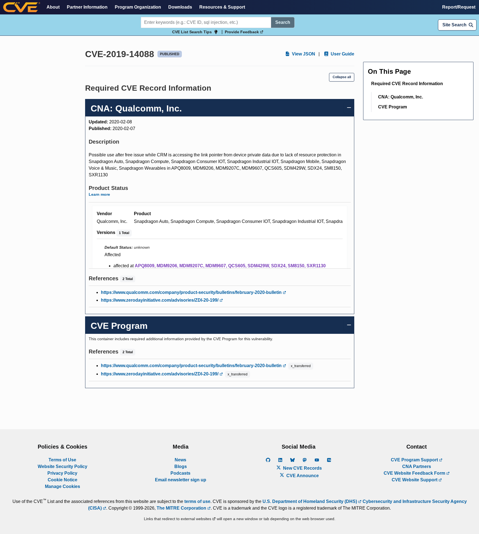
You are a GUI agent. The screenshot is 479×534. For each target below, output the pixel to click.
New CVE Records (302, 468)
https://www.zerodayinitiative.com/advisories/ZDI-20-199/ (160, 300)
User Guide (342, 54)
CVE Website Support (415, 479)
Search (282, 22)
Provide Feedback (242, 32)
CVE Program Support (415, 459)
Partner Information (87, 7)
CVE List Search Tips (192, 32)
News (180, 459)
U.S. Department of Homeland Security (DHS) (310, 501)
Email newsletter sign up (180, 479)
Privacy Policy (62, 473)
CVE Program (392, 107)
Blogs (180, 466)
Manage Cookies (62, 486)
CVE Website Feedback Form (415, 473)
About (53, 7)
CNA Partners (416, 466)
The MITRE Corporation (182, 508)
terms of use (197, 501)
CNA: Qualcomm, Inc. (400, 97)
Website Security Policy (62, 466)
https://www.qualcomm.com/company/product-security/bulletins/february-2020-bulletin (192, 292)
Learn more (99, 194)
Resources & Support (222, 7)
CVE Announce (302, 475)
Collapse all (342, 77)
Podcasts (180, 473)
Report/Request (458, 7)
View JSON (303, 54)
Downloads (180, 7)
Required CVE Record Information (407, 83)
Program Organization (138, 7)
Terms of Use (62, 459)
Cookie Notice (62, 479)
